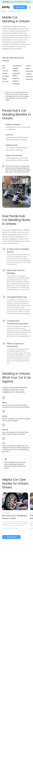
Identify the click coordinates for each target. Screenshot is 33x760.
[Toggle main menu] (29, 7)
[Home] (6, 7)
